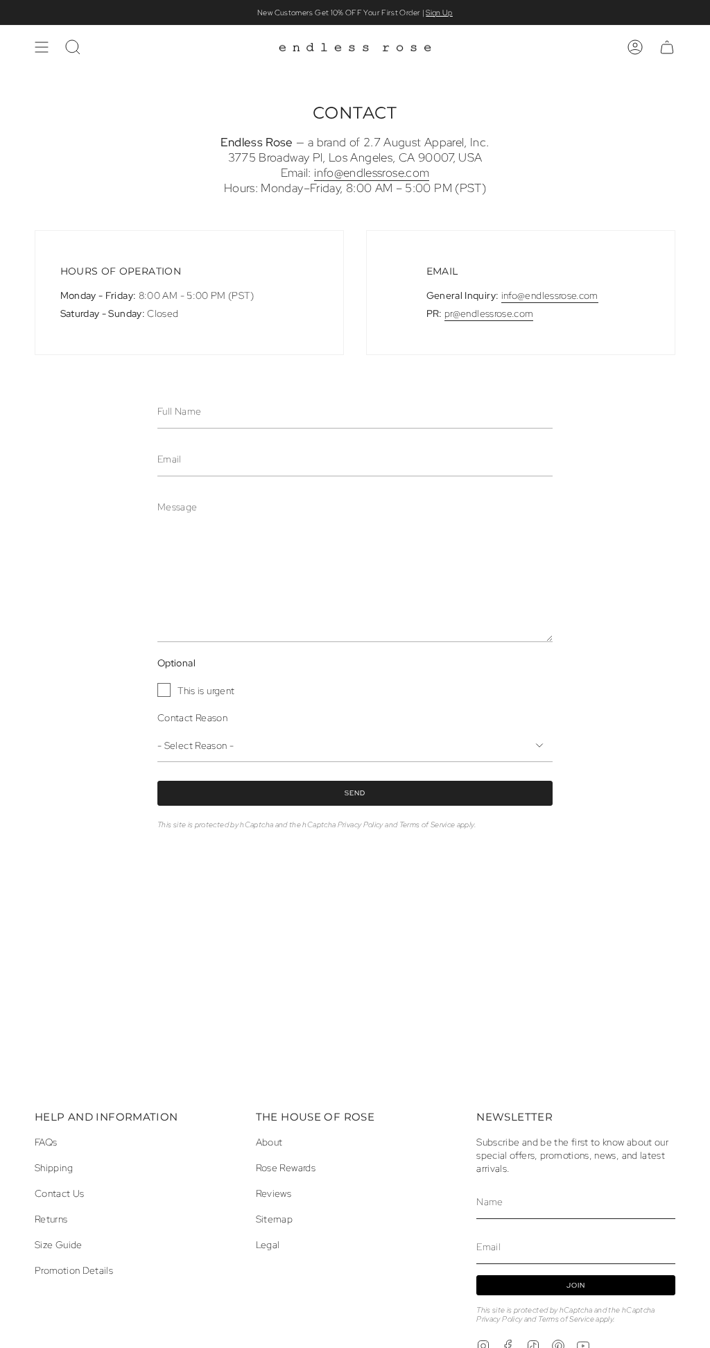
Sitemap (274, 1218)
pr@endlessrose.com (488, 313)
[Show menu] (41, 47)
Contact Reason (192, 717)
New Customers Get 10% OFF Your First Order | (355, 12)
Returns (51, 1218)
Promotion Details (74, 1270)
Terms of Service (427, 824)
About (269, 1141)
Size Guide (59, 1244)
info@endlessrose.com (371, 172)
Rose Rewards (285, 1167)
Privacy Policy (360, 824)
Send (355, 792)
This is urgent (206, 690)
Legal (268, 1244)
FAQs (46, 1141)
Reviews (274, 1193)
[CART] (667, 47)
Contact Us (60, 1193)
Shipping (54, 1167)
